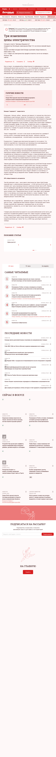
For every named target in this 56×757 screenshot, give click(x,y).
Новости (14, 277)
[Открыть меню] (9, 9)
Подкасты (43, 16)
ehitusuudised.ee (31, 8)
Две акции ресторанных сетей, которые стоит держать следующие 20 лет (28, 387)
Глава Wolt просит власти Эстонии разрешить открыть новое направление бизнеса (11, 497)
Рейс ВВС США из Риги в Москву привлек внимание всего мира (24, 346)
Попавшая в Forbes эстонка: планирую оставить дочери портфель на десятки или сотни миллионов (41, 419)
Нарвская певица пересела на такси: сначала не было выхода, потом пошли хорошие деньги (12, 419)
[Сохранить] (50, 277)
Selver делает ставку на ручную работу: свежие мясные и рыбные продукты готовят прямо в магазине (41, 497)
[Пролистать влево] (18, 244)
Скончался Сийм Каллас (19, 322)
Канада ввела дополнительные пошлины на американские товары (26, 340)
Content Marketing (34, 491)
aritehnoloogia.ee (50, 8)
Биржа (6, 364)
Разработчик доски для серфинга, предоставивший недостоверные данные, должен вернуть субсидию (13, 445)
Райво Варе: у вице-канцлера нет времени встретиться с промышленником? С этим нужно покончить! (40, 445)
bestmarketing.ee (22, 8)
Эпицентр (14, 16)
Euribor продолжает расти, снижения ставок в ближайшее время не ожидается (39, 471)
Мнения (36, 16)
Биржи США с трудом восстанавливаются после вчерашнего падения (29, 360)
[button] (21, 534)
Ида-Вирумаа (29, 16)
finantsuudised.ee (41, 8)
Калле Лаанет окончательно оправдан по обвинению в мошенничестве (27, 381)
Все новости (6, 16)
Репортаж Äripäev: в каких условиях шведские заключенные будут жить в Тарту (13, 471)
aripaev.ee (15, 8)
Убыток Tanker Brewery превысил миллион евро (22, 375)
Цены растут (11, 242)
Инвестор (21, 16)
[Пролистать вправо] (50, 244)
